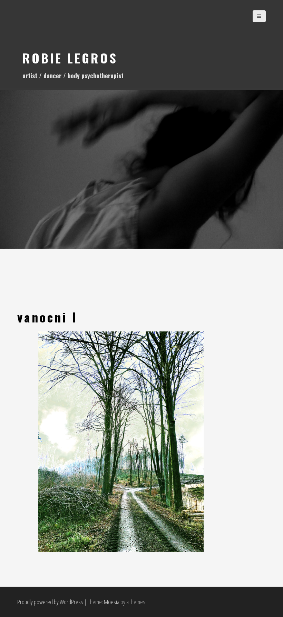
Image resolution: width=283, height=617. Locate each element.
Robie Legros (70, 58)
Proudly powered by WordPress (50, 602)
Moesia (111, 602)
